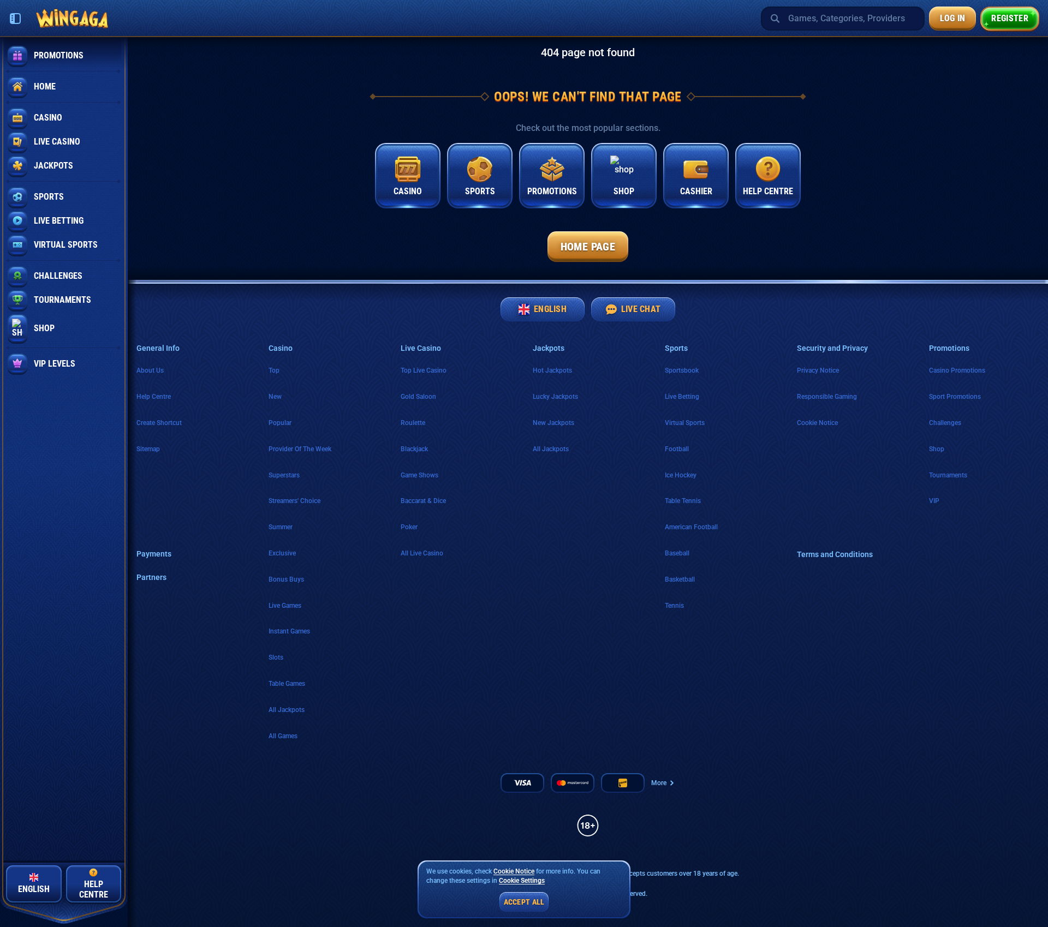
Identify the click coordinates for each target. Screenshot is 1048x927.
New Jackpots (553, 423)
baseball (677, 553)
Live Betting (682, 396)
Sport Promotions (955, 396)
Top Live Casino (423, 370)
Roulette (413, 423)
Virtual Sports (685, 423)
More (658, 783)
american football (691, 527)
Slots (276, 657)
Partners (151, 577)
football (677, 449)
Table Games (287, 683)
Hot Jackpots (552, 370)
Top (274, 370)
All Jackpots (287, 710)
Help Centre (153, 396)
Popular (280, 423)
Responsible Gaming (827, 396)
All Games (283, 736)
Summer (281, 527)
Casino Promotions (957, 370)
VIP (934, 501)
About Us (150, 370)
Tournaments (948, 475)
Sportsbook (682, 370)
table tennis (683, 501)
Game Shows (419, 475)
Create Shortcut (159, 423)
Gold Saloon (418, 396)
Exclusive (282, 553)
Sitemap (148, 449)
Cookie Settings (522, 880)
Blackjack (414, 449)
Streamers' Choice (294, 501)
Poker (409, 527)
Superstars (284, 475)
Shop (936, 449)
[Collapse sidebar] (15, 18)
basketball (680, 579)
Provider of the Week (300, 449)
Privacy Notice (818, 370)
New (275, 396)
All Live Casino (422, 553)
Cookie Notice (817, 423)
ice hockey (680, 475)
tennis (674, 605)
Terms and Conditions (835, 554)
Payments (153, 553)
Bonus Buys (286, 579)
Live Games (285, 605)
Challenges (945, 423)
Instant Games (289, 631)
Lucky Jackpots (555, 396)
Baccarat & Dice (423, 501)
